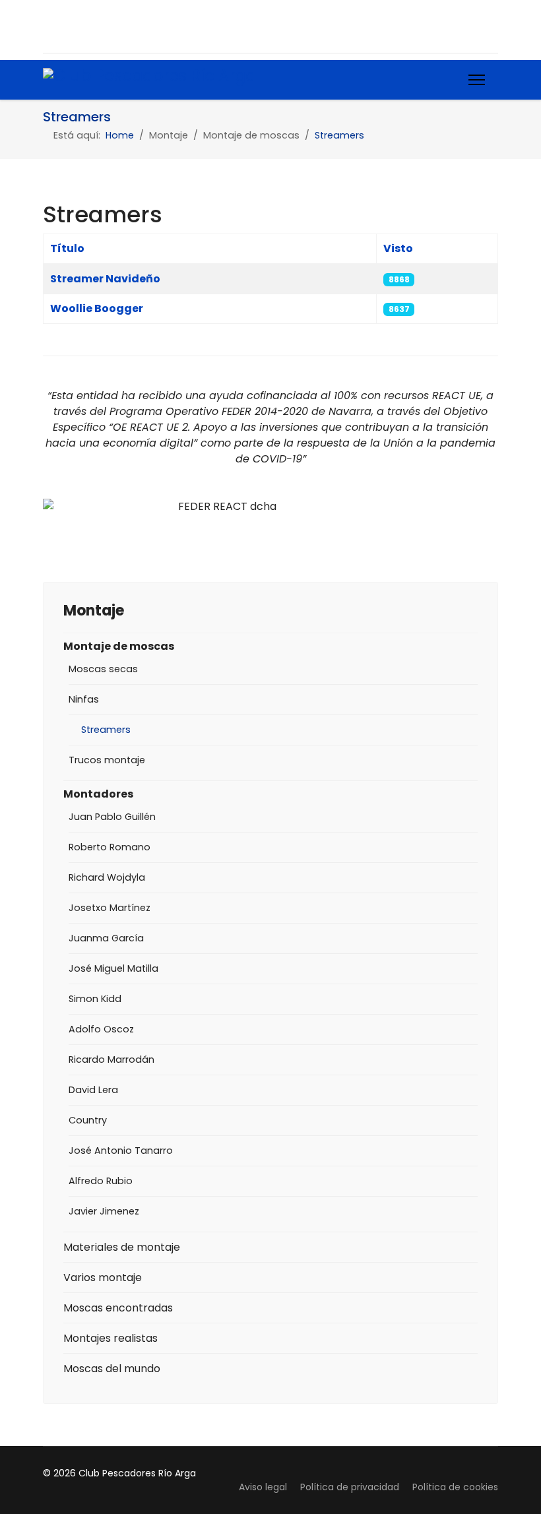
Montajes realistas (110, 1338)
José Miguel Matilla (113, 968)
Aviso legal (263, 1487)
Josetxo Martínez (109, 907)
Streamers (106, 729)
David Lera (93, 1089)
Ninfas (84, 699)
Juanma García (106, 938)
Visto (398, 248)
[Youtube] (75, 26)
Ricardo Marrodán (111, 1059)
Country (88, 1120)
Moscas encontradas (118, 1307)
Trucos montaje (107, 760)
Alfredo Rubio (101, 1180)
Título (67, 248)
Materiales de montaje (121, 1247)
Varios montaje (102, 1277)
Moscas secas (103, 669)
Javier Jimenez (104, 1211)
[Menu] (476, 80)
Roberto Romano (109, 847)
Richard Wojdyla (107, 877)
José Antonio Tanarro (121, 1150)
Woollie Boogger (96, 308)
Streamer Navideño (105, 278)
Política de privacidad (349, 1487)
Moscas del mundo (111, 1368)
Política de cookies (455, 1487)
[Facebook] (49, 26)
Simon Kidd (95, 998)
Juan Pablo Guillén (112, 816)
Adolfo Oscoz (101, 1029)
